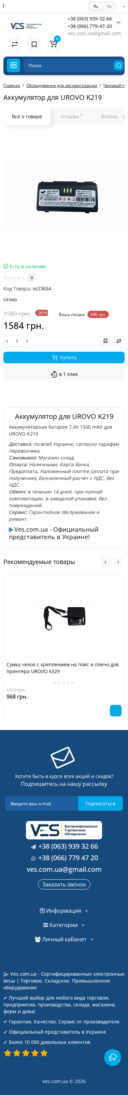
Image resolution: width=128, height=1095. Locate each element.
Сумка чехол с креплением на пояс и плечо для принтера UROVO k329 (62, 667)
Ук (109, 6)
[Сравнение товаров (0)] (15, 44)
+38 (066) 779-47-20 (90, 26)
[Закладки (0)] (34, 44)
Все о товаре (27, 116)
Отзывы (71, 116)
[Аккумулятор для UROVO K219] (64, 195)
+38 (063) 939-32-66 (90, 18)
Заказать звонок (64, 884)
